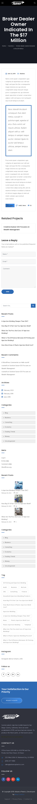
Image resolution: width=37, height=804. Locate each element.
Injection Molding (9, 612)
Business (11, 46)
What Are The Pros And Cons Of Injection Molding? (17, 630)
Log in (3, 458)
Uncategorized (10, 441)
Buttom (23, 587)
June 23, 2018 (11, 74)
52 (30, 205)
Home (4, 46)
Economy (8, 427)
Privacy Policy (17, 799)
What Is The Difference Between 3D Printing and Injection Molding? (18, 641)
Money (7, 436)
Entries (5, 461)
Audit (20, 205)
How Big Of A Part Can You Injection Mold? (16, 326)
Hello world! (25, 362)
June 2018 (7, 397)
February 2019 (8, 393)
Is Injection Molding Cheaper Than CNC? (14, 321)
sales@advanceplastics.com (14, 764)
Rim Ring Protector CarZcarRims (12, 737)
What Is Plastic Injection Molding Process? (17, 636)
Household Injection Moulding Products (16, 596)
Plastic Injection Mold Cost (20, 620)
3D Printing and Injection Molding (14, 583)
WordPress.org (6, 467)
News (24, 205)
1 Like (11, 205)
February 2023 (9, 390)
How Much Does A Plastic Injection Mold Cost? (17, 345)
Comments (6, 464)
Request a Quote (11, 700)
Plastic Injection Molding (11, 625)
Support (7, 799)
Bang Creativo (19, 794)
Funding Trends (10, 432)
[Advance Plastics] (18, 3)
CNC (4, 592)
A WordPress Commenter (10, 362)
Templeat (28, 625)
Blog (6, 413)
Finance (24, 592)
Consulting (8, 422)
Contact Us (28, 799)
